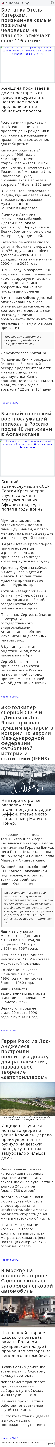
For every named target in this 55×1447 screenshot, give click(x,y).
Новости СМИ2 (10, 403)
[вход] (52, 3)
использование (13, 1445)
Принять (50, 1444)
